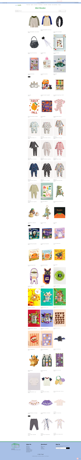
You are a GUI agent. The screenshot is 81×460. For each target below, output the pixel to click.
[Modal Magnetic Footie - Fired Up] (60, 148)
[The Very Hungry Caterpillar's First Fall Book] (34, 106)
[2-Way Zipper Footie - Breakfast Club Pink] (60, 424)
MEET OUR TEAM (28, 446)
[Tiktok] (42, 454)
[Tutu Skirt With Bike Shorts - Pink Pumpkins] (34, 402)
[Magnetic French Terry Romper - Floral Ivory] (47, 127)
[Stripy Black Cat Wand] (47, 42)
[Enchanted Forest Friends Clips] (47, 63)
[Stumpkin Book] (60, 212)
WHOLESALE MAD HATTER (29, 451)
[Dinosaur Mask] (60, 63)
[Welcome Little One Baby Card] (47, 191)
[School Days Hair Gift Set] (60, 42)
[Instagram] (39, 454)
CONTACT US (42, 448)
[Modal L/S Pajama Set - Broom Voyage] (60, 127)
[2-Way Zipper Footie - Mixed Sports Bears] (47, 424)
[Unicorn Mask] (34, 84)
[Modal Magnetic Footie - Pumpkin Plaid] (34, 191)
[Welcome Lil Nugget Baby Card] (34, 339)
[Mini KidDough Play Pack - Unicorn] (47, 297)
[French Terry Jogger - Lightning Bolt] (34, 424)
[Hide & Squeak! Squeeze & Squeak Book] (34, 233)
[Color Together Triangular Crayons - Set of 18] (60, 84)
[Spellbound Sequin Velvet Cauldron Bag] (34, 42)
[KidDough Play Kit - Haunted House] (47, 318)
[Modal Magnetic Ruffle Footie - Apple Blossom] (47, 148)
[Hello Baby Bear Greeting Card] (60, 318)
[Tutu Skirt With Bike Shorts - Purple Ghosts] (47, 402)
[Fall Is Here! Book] (60, 255)
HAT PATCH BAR (28, 448)
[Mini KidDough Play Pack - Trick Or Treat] (60, 297)
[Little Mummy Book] (34, 276)
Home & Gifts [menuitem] (45, 4)
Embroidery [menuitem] (49, 4)
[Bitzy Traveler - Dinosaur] (47, 212)
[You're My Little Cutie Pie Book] (47, 255)
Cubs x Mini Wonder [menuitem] (54, 4)
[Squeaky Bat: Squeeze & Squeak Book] (47, 233)
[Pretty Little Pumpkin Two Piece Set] (60, 106)
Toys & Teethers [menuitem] (40, 4)
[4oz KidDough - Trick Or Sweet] (34, 297)
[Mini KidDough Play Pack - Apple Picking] (34, 318)
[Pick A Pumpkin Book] (47, 106)
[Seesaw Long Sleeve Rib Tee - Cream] (34, 381)
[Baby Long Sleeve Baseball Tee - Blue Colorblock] (47, 20)
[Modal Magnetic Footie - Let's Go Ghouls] (47, 170)
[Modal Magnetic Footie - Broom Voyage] (60, 170)
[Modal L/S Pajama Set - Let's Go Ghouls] (34, 148)
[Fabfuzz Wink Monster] (34, 360)
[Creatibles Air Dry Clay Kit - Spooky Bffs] (47, 84)
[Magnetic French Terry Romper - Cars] (34, 127)
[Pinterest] (41, 454)
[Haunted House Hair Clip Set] (34, 63)
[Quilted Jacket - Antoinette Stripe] (60, 402)
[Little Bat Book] (47, 276)
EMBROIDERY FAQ (43, 446)
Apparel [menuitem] (32, 4)
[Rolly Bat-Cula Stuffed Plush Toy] (60, 339)
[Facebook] (38, 454)
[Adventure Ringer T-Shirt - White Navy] (47, 381)
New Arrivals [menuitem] (28, 4)
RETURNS (42, 447)
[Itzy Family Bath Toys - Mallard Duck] (34, 212)
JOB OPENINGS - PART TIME (29, 450)
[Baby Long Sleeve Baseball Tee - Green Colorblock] (34, 21)
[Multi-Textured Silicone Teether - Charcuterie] (60, 381)
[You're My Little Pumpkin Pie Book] (34, 255)
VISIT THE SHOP (28, 447)
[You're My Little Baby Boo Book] (60, 233)
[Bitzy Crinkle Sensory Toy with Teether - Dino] (60, 191)
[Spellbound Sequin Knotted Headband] (60, 21)
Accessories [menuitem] (35, 4)
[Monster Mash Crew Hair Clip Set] (60, 360)
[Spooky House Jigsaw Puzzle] (47, 360)
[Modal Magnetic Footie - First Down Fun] (34, 170)
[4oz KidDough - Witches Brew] (60, 276)
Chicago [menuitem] (59, 4)
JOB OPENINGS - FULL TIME (29, 449)
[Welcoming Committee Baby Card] (47, 339)
